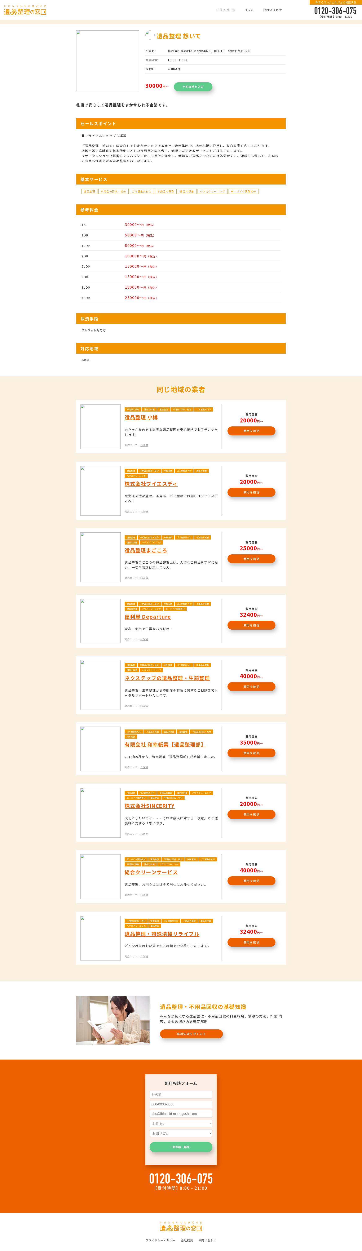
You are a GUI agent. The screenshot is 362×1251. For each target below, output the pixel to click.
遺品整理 (89, 191)
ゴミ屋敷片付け (142, 191)
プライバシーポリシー (161, 1240)
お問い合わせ (272, 10)
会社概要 (187, 1240)
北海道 (144, 445)
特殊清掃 (168, 470)
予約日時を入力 (193, 87)
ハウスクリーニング (212, 191)
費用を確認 (251, 431)
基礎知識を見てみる (191, 1034)
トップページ (225, 10)
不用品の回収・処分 (113, 191)
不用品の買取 (165, 191)
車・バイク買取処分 (243, 191)
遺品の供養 (187, 191)
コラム (249, 10)
